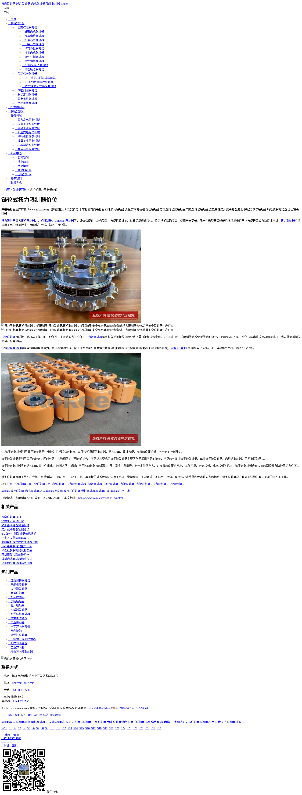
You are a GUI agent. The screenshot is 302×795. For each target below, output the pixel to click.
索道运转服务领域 (27, 149)
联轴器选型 (234, 722)
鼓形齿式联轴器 (33, 31)
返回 (5, 734)
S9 (46, 728)
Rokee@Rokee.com (23, 682)
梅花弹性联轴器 (33, 48)
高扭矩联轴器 (18, 483)
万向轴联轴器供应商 (58, 722)
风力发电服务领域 (27, 119)
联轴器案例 (16, 111)
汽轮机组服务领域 (27, 136)
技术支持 (220, 722)
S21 (117, 728)
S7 (37, 728)
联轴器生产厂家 (120, 490)
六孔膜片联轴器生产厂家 (16, 546)
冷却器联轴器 (17, 609)
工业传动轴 (16, 622)
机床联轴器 (16, 597)
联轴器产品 (16, 23)
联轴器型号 (8, 722)
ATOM (38, 715)
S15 (81, 728)
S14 (75, 728)
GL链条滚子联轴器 (35, 65)
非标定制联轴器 (26, 94)
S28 (159, 728)
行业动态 (22, 161)
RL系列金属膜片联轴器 (37, 82)
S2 (14, 728)
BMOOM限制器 (64, 220)
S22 (123, 728)
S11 (58, 728)
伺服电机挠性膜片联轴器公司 (19, 542)
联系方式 (15, 182)
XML (11, 715)
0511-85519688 (21, 689)
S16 (87, 728)
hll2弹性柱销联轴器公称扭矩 (18, 533)
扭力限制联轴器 (76, 483)
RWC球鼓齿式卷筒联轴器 (39, 86)
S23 (129, 728)
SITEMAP (21, 715)
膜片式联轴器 (72, 490)
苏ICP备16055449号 (101, 708)
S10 (52, 728)
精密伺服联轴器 (26, 90)
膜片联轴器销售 (161, 722)
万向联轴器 (47, 490)
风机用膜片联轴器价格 (15, 554)
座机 (13, 745)
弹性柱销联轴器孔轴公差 (16, 550)
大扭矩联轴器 (37, 483)
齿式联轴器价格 (140, 722)
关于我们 (15, 178)
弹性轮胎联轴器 (33, 69)
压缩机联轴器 (17, 584)
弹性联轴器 (88, 490)
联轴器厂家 (103, 490)
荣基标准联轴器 (26, 73)
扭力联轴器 (288, 220)
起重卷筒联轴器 (33, 40)
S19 (105, 728)
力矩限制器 (45, 220)
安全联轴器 (14, 348)
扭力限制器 (16, 107)
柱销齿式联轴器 (33, 52)
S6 (33, 728)
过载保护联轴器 (19, 580)
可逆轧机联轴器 (19, 614)
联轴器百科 (23, 170)
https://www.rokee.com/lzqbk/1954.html (100, 497)
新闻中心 (15, 153)
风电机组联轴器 (26, 98)
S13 (69, 728)
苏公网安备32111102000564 (131, 708)
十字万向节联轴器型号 (15, 537)
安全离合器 (178, 348)
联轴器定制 (23, 722)
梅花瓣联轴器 (17, 588)
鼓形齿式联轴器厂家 (84, 722)
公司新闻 (22, 157)
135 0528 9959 (21, 701)
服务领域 (15, 115)
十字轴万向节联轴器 (22, 639)
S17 (93, 728)
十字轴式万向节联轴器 (185, 722)
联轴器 (5, 490)
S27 (153, 728)
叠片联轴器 (16, 605)
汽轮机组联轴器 (26, 103)
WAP (4, 728)
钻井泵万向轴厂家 (12, 521)
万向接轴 (15, 630)
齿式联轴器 (32, 490)
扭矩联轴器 (8, 336)
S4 (24, 728)
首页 (12, 19)
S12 (64, 728)
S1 (10, 728)
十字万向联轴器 (33, 44)
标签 (46, 715)
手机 (5, 745)
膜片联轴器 (17, 490)
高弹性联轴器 (17, 634)
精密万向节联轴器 (20, 651)
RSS (30, 715)
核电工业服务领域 (27, 124)
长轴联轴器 (16, 601)
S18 (99, 728)
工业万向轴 (16, 647)
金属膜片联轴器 (33, 35)
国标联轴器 (38, 722)
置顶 (14, 734)
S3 (19, 728)
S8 (42, 728)
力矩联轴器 (95, 336)
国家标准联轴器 (26, 27)
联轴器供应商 (121, 722)
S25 (141, 728)
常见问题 (22, 165)
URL (4, 715)
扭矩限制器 (28, 220)
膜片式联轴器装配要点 (15, 529)
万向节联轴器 (17, 643)
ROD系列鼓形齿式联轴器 (39, 77)
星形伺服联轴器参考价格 (16, 563)
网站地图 (55, 715)
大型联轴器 (16, 593)
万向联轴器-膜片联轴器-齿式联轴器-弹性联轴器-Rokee (34, 3)
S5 (28, 728)
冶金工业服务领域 (27, 128)
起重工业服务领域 (27, 140)
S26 (147, 728)
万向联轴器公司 (11, 516)
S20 (111, 728)
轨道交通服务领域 (27, 132)
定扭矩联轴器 (56, 483)
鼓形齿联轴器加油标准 (15, 525)
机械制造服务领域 (27, 145)
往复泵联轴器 (17, 618)
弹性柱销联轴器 (33, 56)
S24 (135, 728)
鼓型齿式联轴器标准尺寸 (16, 558)
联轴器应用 (207, 722)
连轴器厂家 (23, 174)
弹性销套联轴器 (33, 61)
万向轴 (59, 490)
